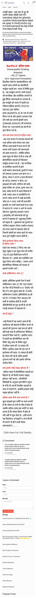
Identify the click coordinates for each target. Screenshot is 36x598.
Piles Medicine (7, 581)
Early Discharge (8, 575)
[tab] (24, 2)
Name (4, 484)
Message (5, 498)
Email (4, 491)
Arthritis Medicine (8, 562)
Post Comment (8, 511)
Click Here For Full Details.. (18, 432)
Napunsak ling (21, 43)
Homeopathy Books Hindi (11, 530)
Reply (14, 454)
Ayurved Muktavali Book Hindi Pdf (13, 524)
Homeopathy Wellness (10, 544)
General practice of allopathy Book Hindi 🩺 (17, 518)
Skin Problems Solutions (11, 550)
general (15, 7)
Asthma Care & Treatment (11, 556)
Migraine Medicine (8, 587)
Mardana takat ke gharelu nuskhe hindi (16, 39)
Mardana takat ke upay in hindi (11, 41)
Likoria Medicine (8, 569)
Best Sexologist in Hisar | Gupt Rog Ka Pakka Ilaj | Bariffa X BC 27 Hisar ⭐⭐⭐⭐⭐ (17, 537)
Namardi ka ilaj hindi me (9, 43)
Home (4, 7)
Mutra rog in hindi (25, 41)
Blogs (9, 7)
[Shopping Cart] (32, 3)
